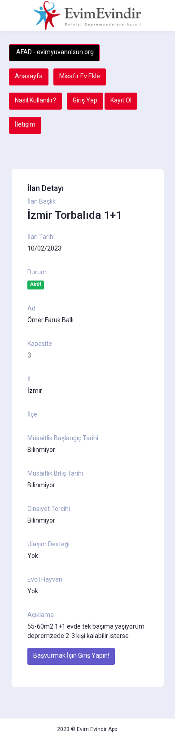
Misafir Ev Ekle (79, 76)
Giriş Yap (85, 100)
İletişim (25, 124)
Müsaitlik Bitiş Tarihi (55, 473)
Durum (37, 272)
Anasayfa (29, 76)
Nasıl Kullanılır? (35, 100)
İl (29, 379)
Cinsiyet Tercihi (48, 508)
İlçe (32, 414)
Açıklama (40, 614)
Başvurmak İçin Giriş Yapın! (71, 655)
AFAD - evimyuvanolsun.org (54, 51)
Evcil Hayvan (44, 579)
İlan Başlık (41, 201)
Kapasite (39, 343)
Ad (31, 308)
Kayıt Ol (120, 100)
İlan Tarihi (41, 236)
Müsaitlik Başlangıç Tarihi (62, 438)
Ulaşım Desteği (48, 544)
